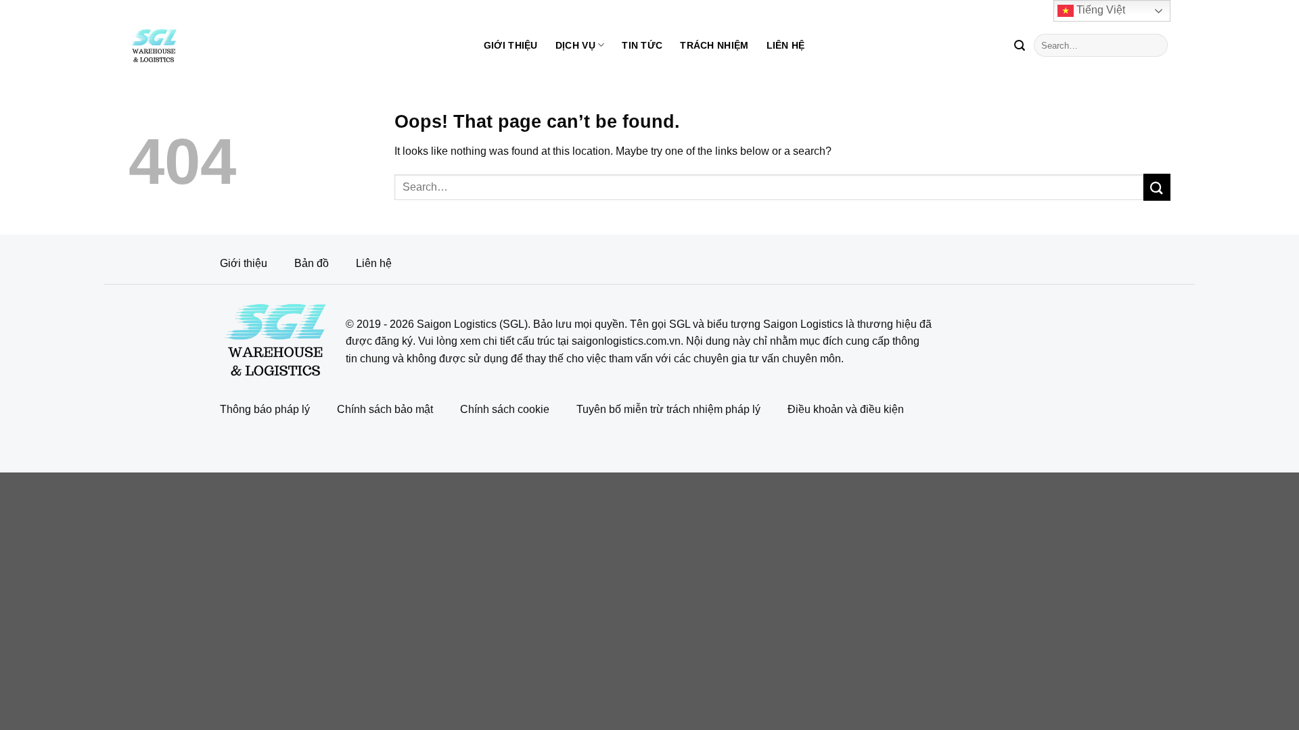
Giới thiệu (511, 45)
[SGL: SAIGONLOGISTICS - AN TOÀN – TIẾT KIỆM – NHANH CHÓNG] (181, 45)
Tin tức (642, 45)
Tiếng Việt (1099, 10)
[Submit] (1019, 45)
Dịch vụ (575, 45)
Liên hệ (786, 45)
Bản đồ (311, 263)
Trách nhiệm (714, 45)
